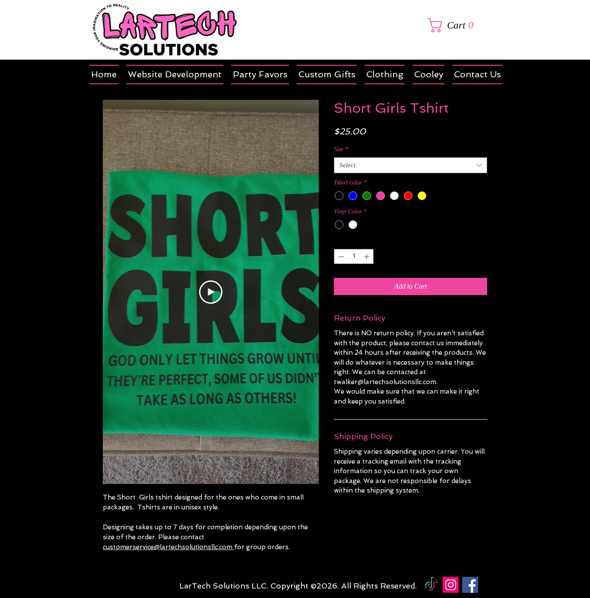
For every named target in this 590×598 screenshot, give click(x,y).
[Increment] (367, 256)
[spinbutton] (354, 256)
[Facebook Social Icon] (470, 585)
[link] (457, 25)
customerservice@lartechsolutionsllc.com (168, 547)
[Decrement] (340, 256)
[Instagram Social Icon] (451, 585)
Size (341, 149)
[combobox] (410, 165)
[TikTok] (431, 585)
